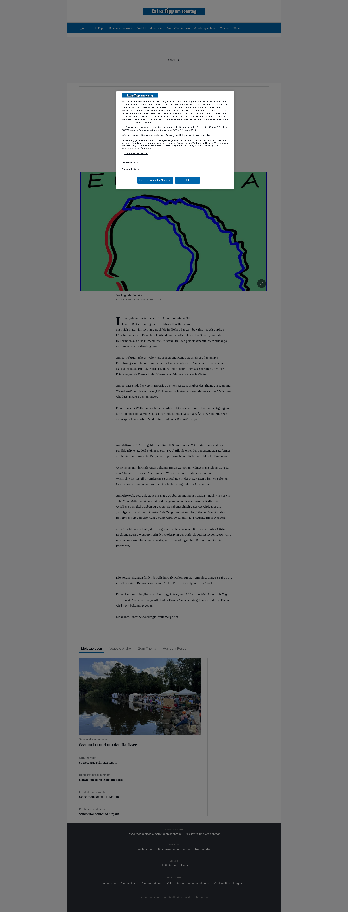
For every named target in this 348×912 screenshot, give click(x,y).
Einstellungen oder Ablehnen (155, 180)
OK (187, 180)
